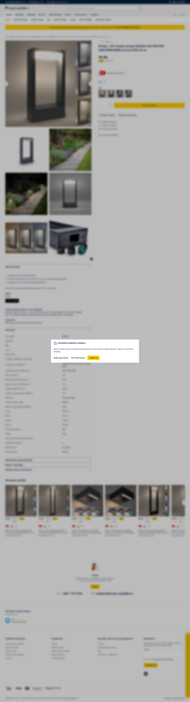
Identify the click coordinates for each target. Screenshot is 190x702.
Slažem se (93, 358)
